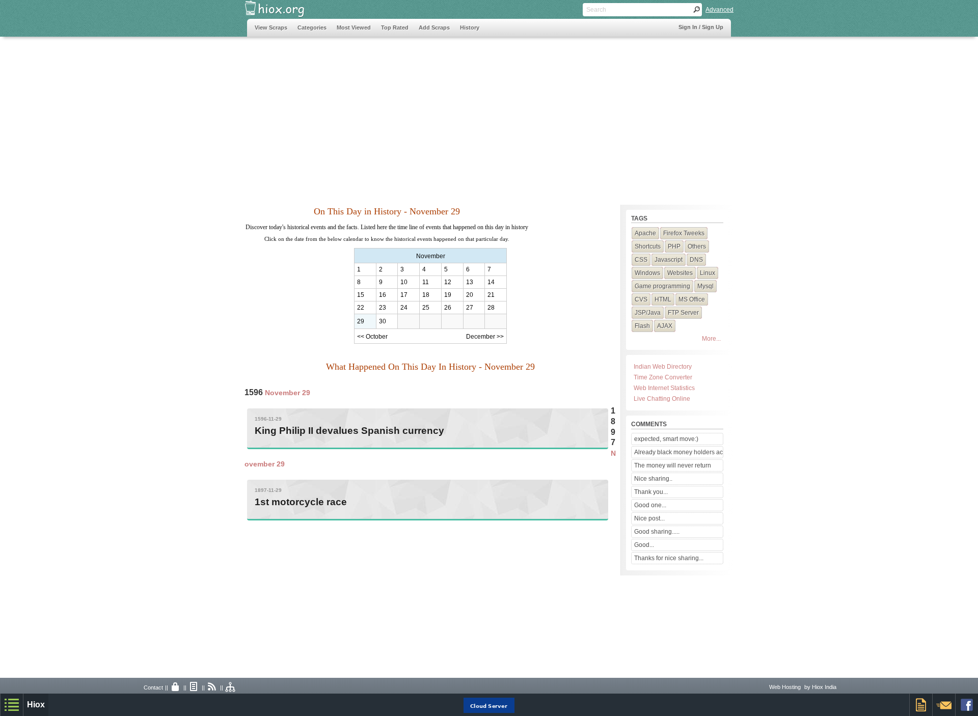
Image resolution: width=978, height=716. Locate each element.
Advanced (719, 9)
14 (491, 282)
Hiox (36, 704)
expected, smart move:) (666, 439)
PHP (674, 246)
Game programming (662, 286)
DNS (696, 259)
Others (697, 246)
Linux (707, 273)
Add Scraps (434, 27)
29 (360, 321)
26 (447, 307)
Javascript (669, 259)
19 (447, 294)
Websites (680, 273)
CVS (641, 299)
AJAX (664, 325)
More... (711, 338)
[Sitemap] (230, 687)
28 (491, 307)
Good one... (650, 505)
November (430, 256)
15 (360, 294)
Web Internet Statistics (664, 388)
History (469, 27)
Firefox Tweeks (683, 233)
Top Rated (395, 27)
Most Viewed (354, 27)
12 (447, 282)
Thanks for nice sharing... (668, 558)
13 (469, 282)
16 (382, 294)
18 (425, 294)
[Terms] (194, 687)
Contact (153, 687)
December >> (485, 336)
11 (425, 282)
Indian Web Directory (663, 366)
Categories (312, 27)
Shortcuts (648, 246)
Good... (644, 544)
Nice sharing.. (653, 478)
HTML (663, 299)
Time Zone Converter (663, 377)
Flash (642, 325)
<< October (372, 336)
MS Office (691, 299)
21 (491, 294)
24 (404, 307)
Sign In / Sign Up (700, 27)
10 (404, 282)
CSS (641, 259)
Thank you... (651, 491)
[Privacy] (175, 687)
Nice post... (649, 518)
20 (469, 294)
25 (425, 307)
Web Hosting (785, 687)
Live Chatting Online (662, 398)
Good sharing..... (657, 531)
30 (382, 321)
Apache (645, 233)
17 (404, 294)
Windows (647, 273)
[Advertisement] (432, 115)
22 (360, 307)
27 (469, 307)
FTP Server (683, 312)
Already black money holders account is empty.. (678, 452)
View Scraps (271, 27)
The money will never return (672, 465)
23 (382, 307)
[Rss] (212, 687)
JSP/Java (648, 312)
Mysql (705, 286)
